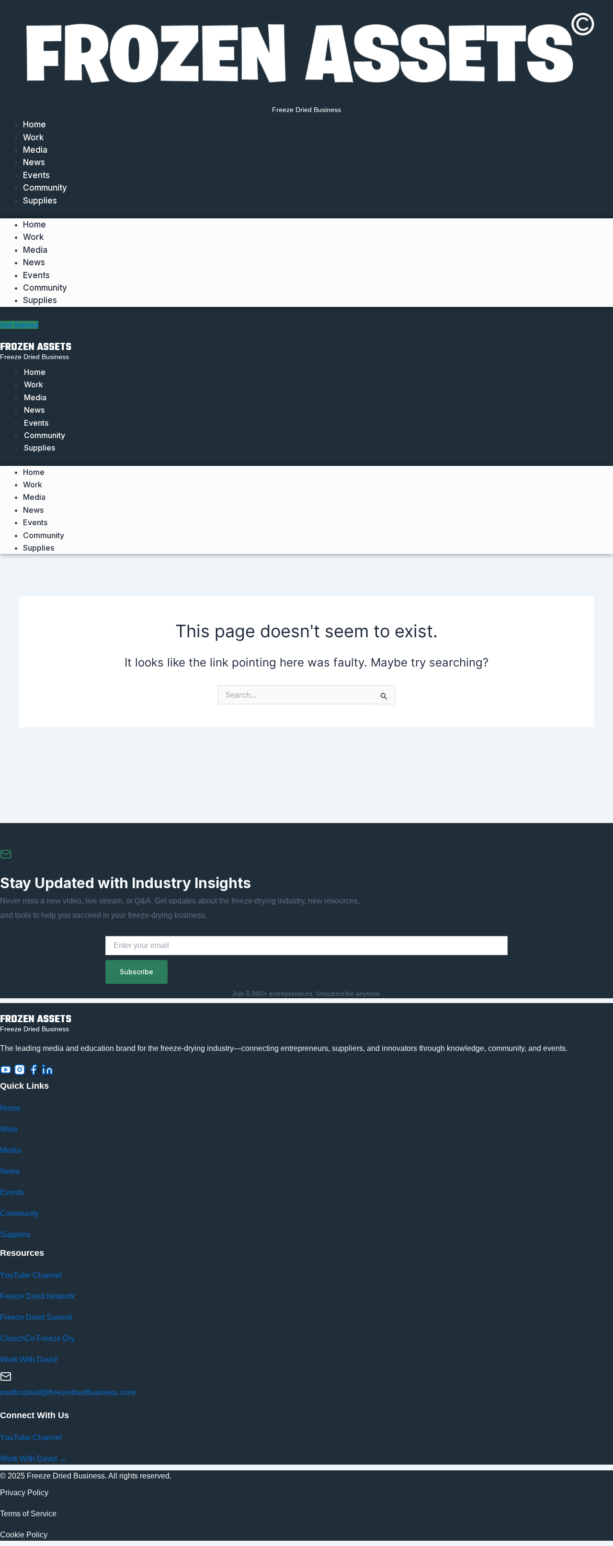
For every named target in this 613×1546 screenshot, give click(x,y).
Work (33, 137)
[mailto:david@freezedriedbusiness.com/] (5, 1379)
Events (36, 175)
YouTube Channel (31, 1275)
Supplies (40, 200)
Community (45, 187)
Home (34, 124)
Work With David (28, 1359)
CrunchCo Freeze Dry (37, 1338)
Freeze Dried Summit (36, 1317)
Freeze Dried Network (37, 1296)
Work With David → (33, 1459)
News (34, 162)
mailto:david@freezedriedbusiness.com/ (68, 1392)
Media (35, 150)
